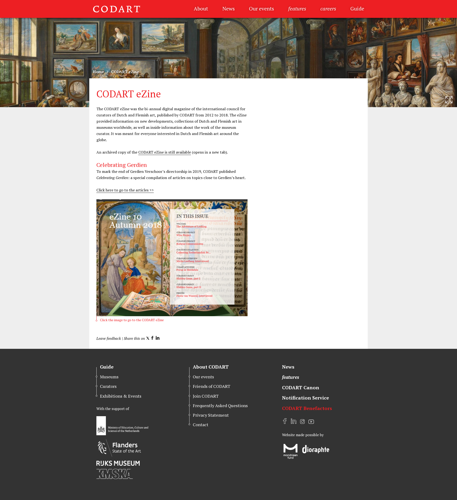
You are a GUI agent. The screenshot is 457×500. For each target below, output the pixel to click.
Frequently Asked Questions (220, 405)
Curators (108, 386)
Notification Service (305, 398)
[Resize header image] (448, 99)
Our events (261, 8)
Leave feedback (108, 338)
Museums (109, 377)
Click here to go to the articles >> (125, 190)
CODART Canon (300, 387)
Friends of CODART (211, 386)
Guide (357, 8)
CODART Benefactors (307, 408)
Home (98, 71)
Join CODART (206, 396)
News (228, 8)
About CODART (211, 367)
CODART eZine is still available (164, 152)
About (201, 8)
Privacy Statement (211, 415)
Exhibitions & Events (120, 396)
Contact (200, 424)
